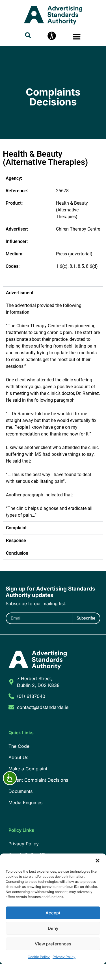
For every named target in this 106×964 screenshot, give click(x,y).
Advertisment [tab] (19, 292)
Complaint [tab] (16, 527)
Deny (53, 928)
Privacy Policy (64, 957)
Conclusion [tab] (17, 553)
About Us (18, 757)
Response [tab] (16, 540)
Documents (20, 791)
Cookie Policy (39, 957)
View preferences (53, 944)
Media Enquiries (25, 802)
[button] (97, 860)
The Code (18, 746)
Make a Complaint (27, 768)
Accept (53, 913)
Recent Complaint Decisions (38, 780)
